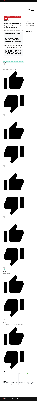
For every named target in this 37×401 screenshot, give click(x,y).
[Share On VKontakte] (3, 117)
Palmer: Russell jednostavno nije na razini (22, 380)
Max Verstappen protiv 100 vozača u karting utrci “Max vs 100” (14, 381)
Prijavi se (33, 10)
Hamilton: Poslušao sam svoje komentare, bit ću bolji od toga (6, 381)
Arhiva (13, 398)
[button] (30, 0)
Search (33, 35)
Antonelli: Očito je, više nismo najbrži (29, 31)
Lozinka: (26, 7)
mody (5, 271)
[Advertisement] (30, 16)
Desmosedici (6, 220)
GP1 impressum (18, 398)
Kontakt (22, 398)
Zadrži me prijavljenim (28, 9)
